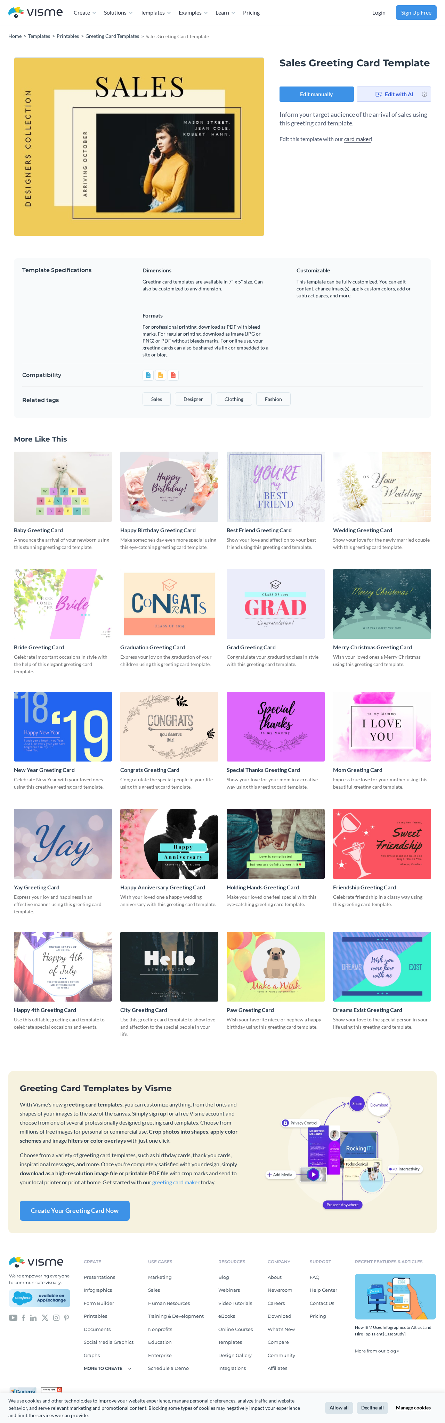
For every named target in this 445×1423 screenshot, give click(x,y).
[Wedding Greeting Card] (382, 486)
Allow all (339, 1407)
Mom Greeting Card (357, 769)
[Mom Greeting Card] (382, 727)
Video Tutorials (235, 1303)
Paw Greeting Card (250, 1009)
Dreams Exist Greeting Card (367, 1009)
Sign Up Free (416, 12)
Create (82, 12)
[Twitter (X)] (45, 1317)
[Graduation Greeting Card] (169, 604)
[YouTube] (13, 1317)
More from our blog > (377, 1351)
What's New (281, 1329)
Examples (190, 12)
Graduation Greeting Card (152, 647)
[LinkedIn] (33, 1317)
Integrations (232, 1368)
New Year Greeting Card (44, 769)
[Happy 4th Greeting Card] (63, 967)
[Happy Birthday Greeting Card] (169, 486)
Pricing (251, 12)
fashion (273, 399)
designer (193, 399)
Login (379, 12)
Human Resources (169, 1303)
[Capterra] (25, 1390)
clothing (234, 399)
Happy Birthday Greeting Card (158, 530)
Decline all (372, 1407)
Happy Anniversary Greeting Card (162, 887)
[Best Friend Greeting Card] (276, 486)
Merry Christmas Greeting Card (372, 647)
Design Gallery (235, 1355)
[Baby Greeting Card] (63, 486)
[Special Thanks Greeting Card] (276, 727)
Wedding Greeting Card (362, 530)
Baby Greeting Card (38, 530)
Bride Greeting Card (39, 647)
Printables (95, 1316)
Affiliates (277, 1368)
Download (279, 1316)
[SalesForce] (39, 1298)
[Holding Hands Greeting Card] (276, 844)
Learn (222, 12)
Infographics (98, 1290)
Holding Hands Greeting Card (263, 887)
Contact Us (322, 1303)
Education (160, 1342)
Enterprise (160, 1355)
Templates (152, 12)
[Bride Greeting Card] (63, 604)
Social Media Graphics (109, 1342)
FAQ (314, 1277)
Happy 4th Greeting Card (45, 1009)
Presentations (99, 1277)
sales (156, 399)
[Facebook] (23, 1317)
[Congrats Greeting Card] (169, 727)
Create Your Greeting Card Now (75, 1210)
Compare (278, 1342)
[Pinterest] (66, 1317)
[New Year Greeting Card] (63, 727)
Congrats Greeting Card (149, 769)
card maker (357, 138)
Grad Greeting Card (251, 647)
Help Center (323, 1290)
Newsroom (280, 1290)
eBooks (226, 1316)
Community (281, 1355)
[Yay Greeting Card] (63, 844)
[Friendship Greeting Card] (382, 844)
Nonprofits (160, 1329)
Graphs (92, 1355)
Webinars (229, 1290)
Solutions (115, 12)
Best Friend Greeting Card (259, 530)
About (275, 1277)
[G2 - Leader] (51, 1390)
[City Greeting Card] (169, 967)
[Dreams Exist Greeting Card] (382, 967)
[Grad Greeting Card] (276, 604)
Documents (97, 1329)
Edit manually (316, 94)
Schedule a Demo (168, 1368)
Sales (154, 1290)
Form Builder (99, 1303)
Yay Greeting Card (36, 887)
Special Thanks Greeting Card (263, 769)
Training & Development (176, 1316)
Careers (276, 1303)
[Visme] (35, 13)
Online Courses (235, 1329)
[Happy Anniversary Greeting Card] (169, 844)
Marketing (160, 1277)
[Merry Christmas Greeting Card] (382, 604)
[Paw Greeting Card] (276, 967)
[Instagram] (56, 1317)
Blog (223, 1277)
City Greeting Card (143, 1009)
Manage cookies (413, 1407)
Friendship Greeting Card (364, 887)
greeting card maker (176, 1182)
